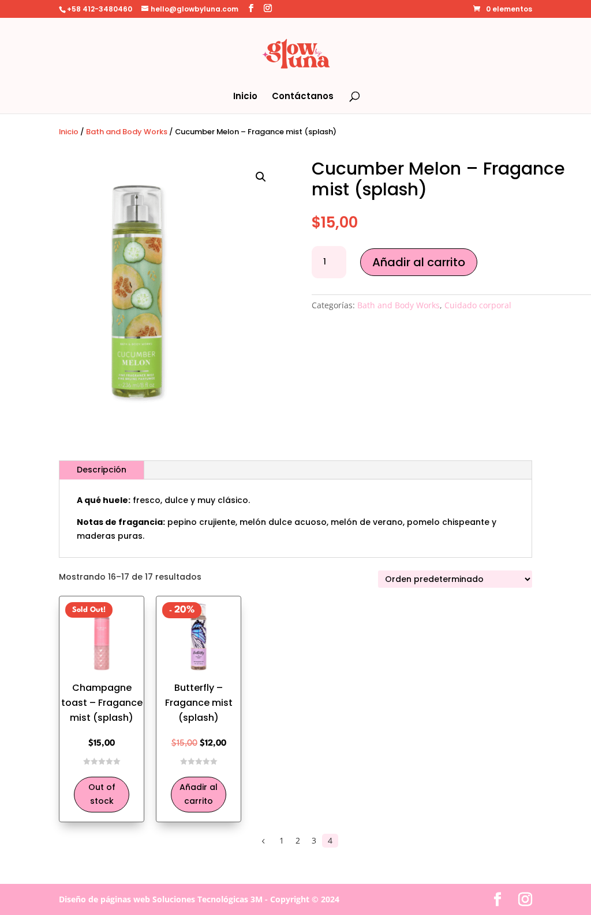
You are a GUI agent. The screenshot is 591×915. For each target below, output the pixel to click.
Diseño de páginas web (104, 899)
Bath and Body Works (126, 131)
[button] (260, 177)
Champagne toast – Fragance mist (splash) (102, 702)
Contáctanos (303, 97)
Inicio (245, 97)
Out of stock (101, 794)
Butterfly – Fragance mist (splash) (199, 702)
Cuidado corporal (477, 305)
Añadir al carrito (418, 262)
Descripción (101, 469)
